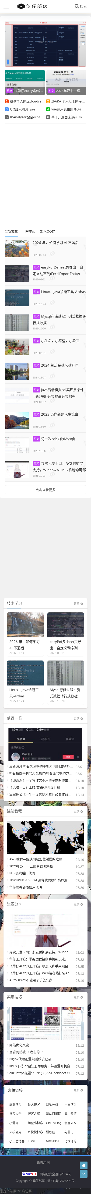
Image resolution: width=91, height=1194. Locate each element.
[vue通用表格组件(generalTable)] (45, 44)
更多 (76, 604)
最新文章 (11, 231)
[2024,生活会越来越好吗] (17, 371)
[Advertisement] (45, 173)
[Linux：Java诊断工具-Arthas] (17, 298)
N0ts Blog (52, 1141)
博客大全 (15, 1113)
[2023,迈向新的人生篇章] (17, 420)
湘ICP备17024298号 (60, 1181)
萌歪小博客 (35, 1122)
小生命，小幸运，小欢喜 (57, 340)
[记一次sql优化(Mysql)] (17, 445)
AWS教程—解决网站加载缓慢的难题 (35, 859)
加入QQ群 (47, 231)
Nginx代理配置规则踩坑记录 (30, 1059)
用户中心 (28, 231)
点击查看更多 (45, 489)
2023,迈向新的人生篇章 (56, 414)
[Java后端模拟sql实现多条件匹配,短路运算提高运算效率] (17, 396)
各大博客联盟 (37, 1104)
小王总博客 (16, 1141)
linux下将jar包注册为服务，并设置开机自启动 (43, 1066)
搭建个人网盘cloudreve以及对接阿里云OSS (42, 101)
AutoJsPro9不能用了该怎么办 (30, 980)
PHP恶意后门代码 (22, 873)
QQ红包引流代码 (22, 109)
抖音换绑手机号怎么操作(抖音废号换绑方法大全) (44, 773)
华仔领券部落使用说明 (25, 887)
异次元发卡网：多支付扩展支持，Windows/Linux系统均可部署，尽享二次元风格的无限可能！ (59, 469)
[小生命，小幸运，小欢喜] (17, 347)
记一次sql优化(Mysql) (54, 438)
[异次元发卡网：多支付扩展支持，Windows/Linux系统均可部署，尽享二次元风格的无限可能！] (17, 469)
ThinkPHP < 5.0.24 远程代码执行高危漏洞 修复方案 (47, 880)
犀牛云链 (70, 1113)
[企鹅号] (83, 1165)
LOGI (31, 1141)
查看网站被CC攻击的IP (25, 1052)
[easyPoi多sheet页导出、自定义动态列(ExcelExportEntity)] (17, 273)
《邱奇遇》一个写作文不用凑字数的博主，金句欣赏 (46, 780)
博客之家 (34, 1113)
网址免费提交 (55, 1104)
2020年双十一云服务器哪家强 (31, 866)
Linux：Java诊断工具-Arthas (60, 291)
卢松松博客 (35, 1132)
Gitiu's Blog (53, 1122)
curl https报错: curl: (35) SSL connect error (42, 1073)
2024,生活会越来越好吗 (56, 365)
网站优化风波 (19, 1045)
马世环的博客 (73, 1141)
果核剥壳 (15, 1132)
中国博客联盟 (73, 1104)
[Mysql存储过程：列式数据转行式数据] (17, 322)
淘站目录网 (53, 1113)
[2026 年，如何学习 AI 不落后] (17, 248)
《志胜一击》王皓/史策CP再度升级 (34, 787)
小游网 (13, 1122)
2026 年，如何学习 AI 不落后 (56, 242)
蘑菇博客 (15, 1104)
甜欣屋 (50, 1132)
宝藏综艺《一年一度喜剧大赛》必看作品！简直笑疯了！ (50, 794)
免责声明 (43, 1162)
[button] (83, 44)
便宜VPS (70, 1122)
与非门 (69, 1132)
